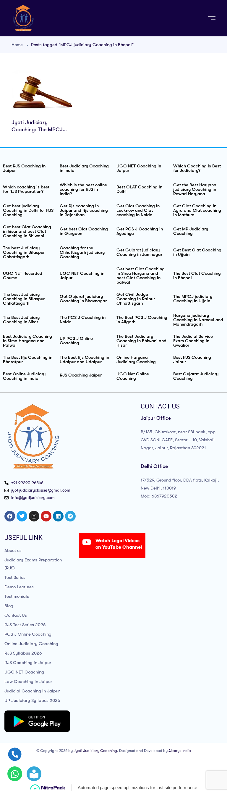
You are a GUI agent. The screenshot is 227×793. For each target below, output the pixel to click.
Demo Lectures (19, 586)
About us (13, 550)
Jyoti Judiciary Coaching (95, 750)
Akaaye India (179, 750)
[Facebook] (9, 516)
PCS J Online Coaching (27, 634)
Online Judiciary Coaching (31, 643)
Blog (8, 605)
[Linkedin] (58, 516)
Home (17, 44)
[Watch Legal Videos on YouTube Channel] (86, 542)
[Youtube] (46, 516)
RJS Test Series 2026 (25, 624)
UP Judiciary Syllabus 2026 (32, 700)
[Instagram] (34, 516)
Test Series (14, 577)
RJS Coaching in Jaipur (27, 662)
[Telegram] (70, 516)
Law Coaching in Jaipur (28, 681)
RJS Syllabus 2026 (23, 653)
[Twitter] (22, 516)
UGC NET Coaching (24, 672)
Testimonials (16, 596)
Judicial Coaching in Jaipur (32, 691)
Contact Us (15, 615)
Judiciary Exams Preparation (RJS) (33, 564)
